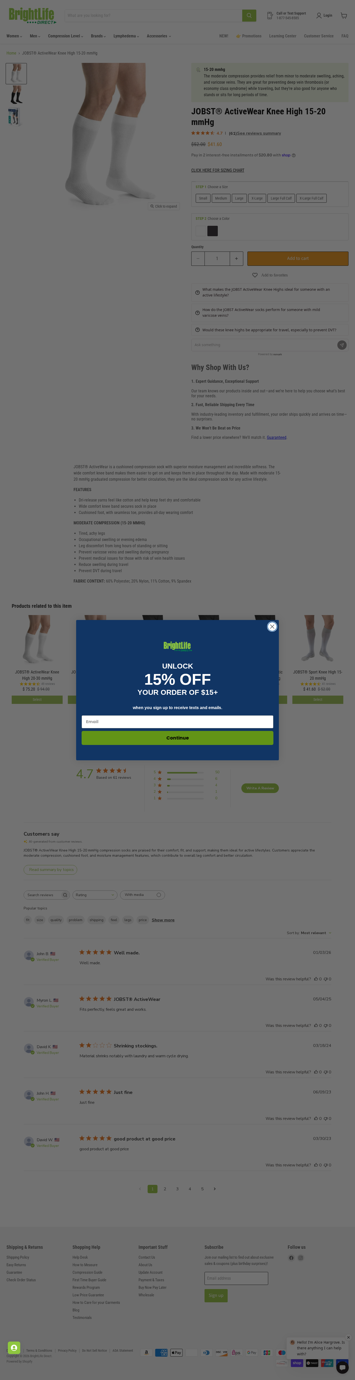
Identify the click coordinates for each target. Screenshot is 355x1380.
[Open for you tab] (14, 1348)
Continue (177, 738)
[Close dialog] (272, 626)
